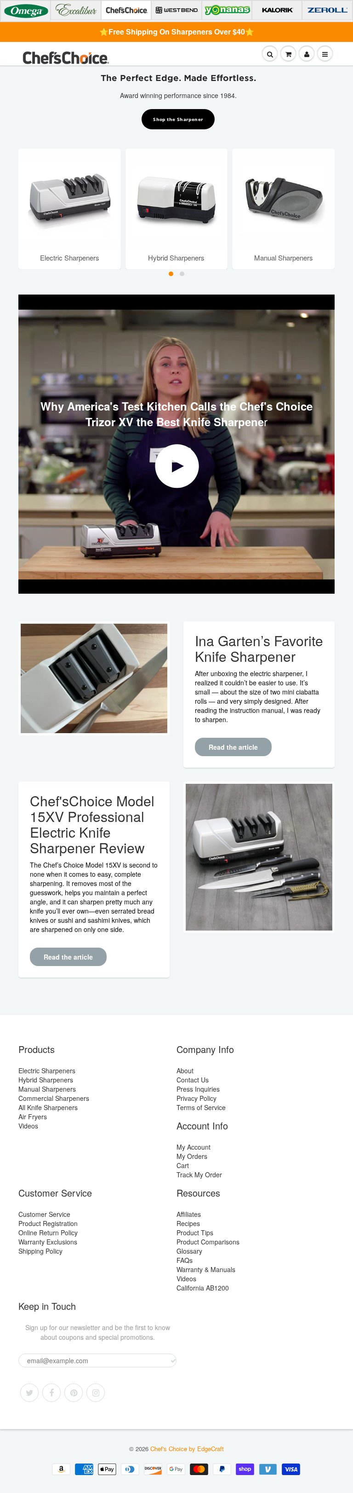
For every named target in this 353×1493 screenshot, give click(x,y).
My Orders (191, 1156)
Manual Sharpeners (47, 1089)
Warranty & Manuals (205, 1269)
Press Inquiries (198, 1089)
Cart (182, 1165)
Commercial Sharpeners (53, 1098)
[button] (170, 273)
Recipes (188, 1223)
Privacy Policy (196, 1098)
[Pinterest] (73, 1392)
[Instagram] (95, 1392)
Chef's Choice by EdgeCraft (187, 1448)
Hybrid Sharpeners (45, 1079)
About (185, 1070)
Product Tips (194, 1232)
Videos (28, 1125)
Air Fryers (32, 1116)
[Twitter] (29, 1392)
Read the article (233, 747)
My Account (193, 1147)
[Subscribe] (173, 1361)
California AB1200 (202, 1287)
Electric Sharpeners (46, 1070)
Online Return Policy (48, 1232)
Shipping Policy (40, 1251)
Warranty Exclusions (47, 1241)
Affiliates (188, 1214)
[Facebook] (51, 1392)
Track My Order (199, 1174)
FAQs (184, 1260)
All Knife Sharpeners (48, 1107)
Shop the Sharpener (178, 119)
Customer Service (44, 1214)
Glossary (189, 1251)
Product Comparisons (207, 1241)
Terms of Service (201, 1107)
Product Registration (48, 1223)
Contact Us (192, 1079)
